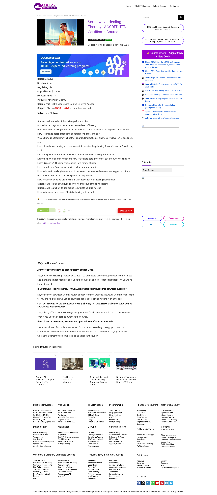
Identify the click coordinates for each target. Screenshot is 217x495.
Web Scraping (114, 432)
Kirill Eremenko (115, 469)
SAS (41, 444)
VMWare (140, 446)
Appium (112, 444)
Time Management (168, 435)
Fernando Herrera (116, 474)
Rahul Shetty (114, 463)
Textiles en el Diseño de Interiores (69, 379)
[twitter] (143, 483)
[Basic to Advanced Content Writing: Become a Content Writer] (99, 364)
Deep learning (63, 432)
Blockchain (141, 424)
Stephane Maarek (95, 463)
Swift (111, 422)
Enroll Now (126, 211)
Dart (116, 420)
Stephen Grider (115, 476)
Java (111, 411)
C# (119, 411)
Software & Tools (145, 429)
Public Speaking (167, 444)
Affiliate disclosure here (51, 223)
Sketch (74, 417)
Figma (68, 417)
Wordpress (62, 415)
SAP (138, 441)
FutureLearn (173, 218)
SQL (35, 439)
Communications (168, 447)
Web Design (64, 405)
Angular (42, 420)
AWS (90, 439)
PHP (110, 413)
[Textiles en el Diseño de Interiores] (72, 364)
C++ (115, 411)
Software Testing (117, 426)
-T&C (182, 491)
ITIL (93, 422)
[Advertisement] (85, 242)
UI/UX (60, 413)
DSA (111, 415)
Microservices (93, 446)
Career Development (169, 437)
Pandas (36, 441)
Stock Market (142, 415)
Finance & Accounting (147, 405)
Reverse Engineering (169, 422)
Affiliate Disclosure (144, 468)
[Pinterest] (162, 483)
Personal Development (167, 428)
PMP (90, 422)
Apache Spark (38, 446)
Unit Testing (114, 441)
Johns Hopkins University (67, 463)
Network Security (168, 417)
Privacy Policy (176, 491)
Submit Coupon (159, 6)
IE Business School (65, 472)
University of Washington (67, 469)
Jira (116, 439)
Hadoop (48, 446)
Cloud (100, 439)
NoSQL (40, 439)
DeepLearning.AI (64, 474)
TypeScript (117, 413)
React (35, 420)
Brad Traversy (93, 472)
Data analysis (38, 435)
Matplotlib (50, 441)
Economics (141, 413)
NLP (59, 435)
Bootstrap (67, 413)
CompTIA (92, 417)
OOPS (111, 417)
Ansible (100, 437)
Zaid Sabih (113, 472)
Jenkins (91, 432)
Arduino (147, 446)
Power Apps (149, 435)
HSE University (63, 460)
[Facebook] (139, 483)
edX (151, 225)
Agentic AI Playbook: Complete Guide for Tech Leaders (45, 381)
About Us (140, 461)
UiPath (112, 439)
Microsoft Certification (97, 413)
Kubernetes (98, 435)
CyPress (121, 437)
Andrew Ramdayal (116, 465)
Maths (67, 439)
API (120, 441)
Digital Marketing (64, 422)
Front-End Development (42, 411)
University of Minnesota (42, 465)
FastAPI (61, 439)
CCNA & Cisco (93, 415)
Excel (146, 437)
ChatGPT (61, 437)
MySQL (46, 415)
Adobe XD (61, 417)
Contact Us (174, 6)
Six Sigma (100, 422)
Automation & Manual (118, 435)
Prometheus (93, 444)
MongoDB (37, 417)
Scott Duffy (92, 467)
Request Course (143, 465)
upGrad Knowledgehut (170, 468)
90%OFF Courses (142, 6)
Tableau (140, 437)
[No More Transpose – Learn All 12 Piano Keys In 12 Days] (126, 364)
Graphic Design (63, 420)
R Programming (64, 444)
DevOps (92, 426)
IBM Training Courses (41, 467)
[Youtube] (157, 483)
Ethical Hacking (167, 415)
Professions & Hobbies (96, 39)
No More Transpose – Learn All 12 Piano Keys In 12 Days (126, 379)
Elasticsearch (93, 441)
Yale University (39, 460)
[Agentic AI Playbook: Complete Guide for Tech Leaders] (45, 364)
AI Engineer (63, 426)
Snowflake (141, 439)
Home (128, 6)
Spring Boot (50, 422)
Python (36, 444)
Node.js (36, 422)
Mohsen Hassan (94, 474)
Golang (117, 422)
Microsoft (61, 476)
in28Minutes (93, 476)
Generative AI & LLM (65, 441)
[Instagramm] (148, 483)
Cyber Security (167, 413)
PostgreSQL (46, 417)
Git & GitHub (38, 415)
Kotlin (111, 420)
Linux (139, 444)
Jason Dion (92, 465)
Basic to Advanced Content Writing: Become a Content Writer (99, 381)
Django (42, 422)
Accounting (141, 411)
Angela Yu (92, 460)
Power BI (140, 435)
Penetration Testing (169, 420)
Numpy (43, 441)
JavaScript (71, 411)
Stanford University (41, 469)
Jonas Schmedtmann (117, 467)
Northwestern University (42, 463)
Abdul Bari (92, 478)
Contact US (165, 491)
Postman (120, 444)
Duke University (64, 465)
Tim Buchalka (93, 469)
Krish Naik (113, 460)
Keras (63, 435)
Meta (35, 478)
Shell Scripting (147, 444)
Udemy (108, 39)
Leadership (165, 442)
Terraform (92, 437)
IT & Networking (167, 411)
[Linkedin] (167, 483)
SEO (73, 422)
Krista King (113, 478)
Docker (90, 435)
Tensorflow (73, 432)
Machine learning (40, 432)
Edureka (173, 225)
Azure (95, 439)
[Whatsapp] (153, 483)
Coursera (152, 218)
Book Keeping (142, 420)
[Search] (181, 17)
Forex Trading (142, 417)
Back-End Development (42, 413)
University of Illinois (40, 472)
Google (91, 420)
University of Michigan (66, 467)
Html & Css (62, 411)
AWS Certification (95, 411)
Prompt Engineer (72, 437)
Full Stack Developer (43, 405)
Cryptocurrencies (143, 422)
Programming (116, 405)
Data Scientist (40, 426)
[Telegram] (171, 483)
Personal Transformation (171, 440)
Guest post (141, 463)
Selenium (113, 437)
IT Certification (95, 405)
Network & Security (170, 405)
